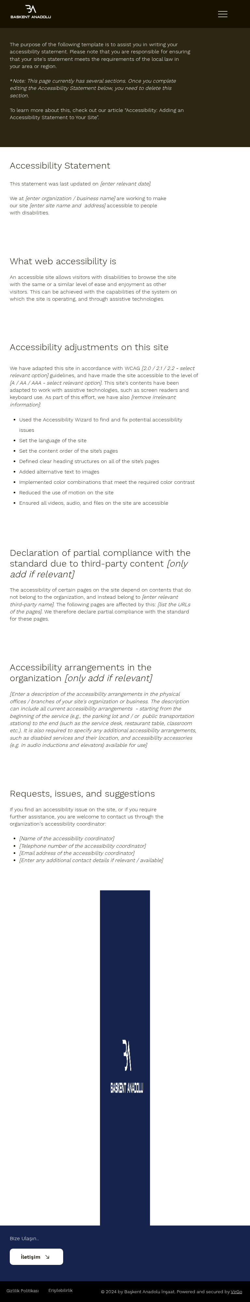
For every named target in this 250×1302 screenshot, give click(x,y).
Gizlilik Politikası (23, 1290)
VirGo (236, 1291)
